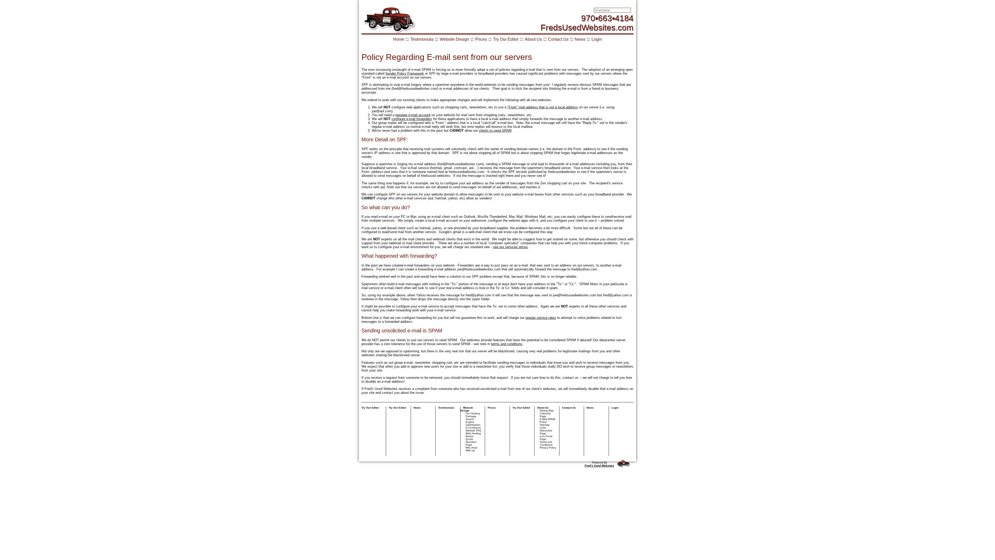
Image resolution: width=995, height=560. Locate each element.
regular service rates (540, 318)
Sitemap (545, 424)
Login (597, 39)
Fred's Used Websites (599, 465)
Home (398, 39)
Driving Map (547, 410)
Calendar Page (545, 415)
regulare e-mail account (412, 115)
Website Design (454, 39)
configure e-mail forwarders (412, 119)
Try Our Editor (505, 39)
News (580, 39)
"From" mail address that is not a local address (542, 107)
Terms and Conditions (546, 443)
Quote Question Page (471, 442)
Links (543, 427)
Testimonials (421, 39)
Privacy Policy (548, 447)
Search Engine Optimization (473, 422)
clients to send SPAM (495, 130)
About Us (533, 39)
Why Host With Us (471, 449)
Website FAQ (473, 430)
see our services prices (510, 247)
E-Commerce (473, 427)
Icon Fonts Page (546, 437)
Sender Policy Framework (404, 73)
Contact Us (558, 39)
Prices (481, 39)
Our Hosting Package (473, 415)
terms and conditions (506, 344)
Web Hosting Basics (473, 435)
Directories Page (546, 432)
